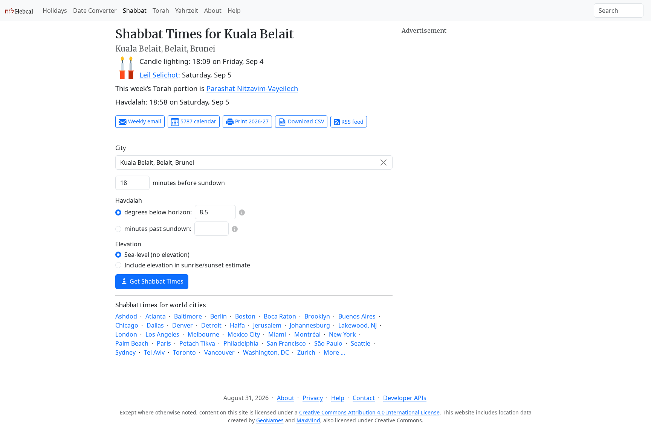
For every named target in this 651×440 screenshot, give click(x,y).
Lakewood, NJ (357, 325)
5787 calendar (197, 121)
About (213, 10)
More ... (334, 352)
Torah (161, 10)
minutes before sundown (189, 183)
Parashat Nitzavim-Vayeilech (252, 88)
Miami (277, 334)
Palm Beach (131, 343)
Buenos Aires (357, 316)
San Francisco (286, 343)
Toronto (184, 352)
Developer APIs (404, 398)
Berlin (218, 316)
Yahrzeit (186, 10)
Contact (364, 398)
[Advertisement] (469, 88)
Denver (182, 325)
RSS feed (352, 121)
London (126, 334)
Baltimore (188, 316)
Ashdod (126, 316)
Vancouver (219, 352)
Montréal (307, 334)
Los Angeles (162, 334)
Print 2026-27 (251, 121)
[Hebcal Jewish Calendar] (19, 10)
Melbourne (203, 334)
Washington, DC (266, 352)
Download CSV (305, 121)
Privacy (313, 398)
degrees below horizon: (158, 212)
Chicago (126, 325)
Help (234, 10)
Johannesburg (310, 325)
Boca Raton (280, 316)
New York (342, 334)
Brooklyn (317, 316)
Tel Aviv (154, 352)
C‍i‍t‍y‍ (120, 148)
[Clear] (383, 162)
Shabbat (135, 10)
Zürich (306, 352)
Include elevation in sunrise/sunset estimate (187, 265)
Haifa (237, 325)
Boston (245, 316)
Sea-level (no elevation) (156, 254)
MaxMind (308, 420)
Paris (164, 343)
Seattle (360, 343)
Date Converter (95, 10)
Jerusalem (267, 325)
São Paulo (328, 343)
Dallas (155, 325)
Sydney (125, 352)
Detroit (211, 325)
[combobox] (254, 162)
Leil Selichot (158, 74)
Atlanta (155, 316)
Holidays (55, 10)
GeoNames (270, 420)
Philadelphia (240, 343)
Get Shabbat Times (155, 281)
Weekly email (144, 121)
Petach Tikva (197, 343)
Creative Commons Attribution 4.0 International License (369, 412)
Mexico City (244, 334)
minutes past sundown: (157, 229)
